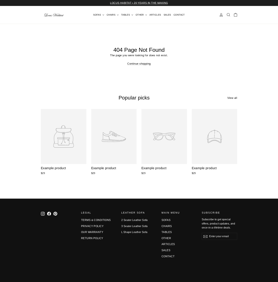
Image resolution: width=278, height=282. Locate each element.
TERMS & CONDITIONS (96, 220)
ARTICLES (155, 14)
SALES (167, 14)
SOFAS (97, 14)
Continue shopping (139, 63)
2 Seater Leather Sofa (134, 220)
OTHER (140, 14)
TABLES (126, 14)
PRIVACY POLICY (92, 226)
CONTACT (179, 14)
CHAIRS (111, 14)
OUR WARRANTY (92, 232)
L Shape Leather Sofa (134, 232)
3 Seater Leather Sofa (134, 226)
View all (232, 97)
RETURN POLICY (92, 238)
